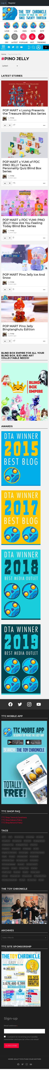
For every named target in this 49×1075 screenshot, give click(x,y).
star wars (35, 872)
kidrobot (35, 856)
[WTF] (5, 297)
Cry (6, 42)
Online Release (9, 864)
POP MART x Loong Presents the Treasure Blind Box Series (24, 112)
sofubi (17, 872)
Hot (32, 42)
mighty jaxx (22, 860)
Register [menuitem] (11, 3)
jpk (5, 856)
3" (4, 837)
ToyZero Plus (40, 876)
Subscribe (11, 1046)
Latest (14, 42)
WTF (42, 31)
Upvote (5, 125)
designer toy (8, 845)
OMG (24, 31)
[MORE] (44, 125)
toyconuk (27, 876)
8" (11, 837)
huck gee (24, 852)
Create (46, 47)
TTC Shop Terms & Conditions (14, 817)
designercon (39, 841)
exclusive (17, 849)
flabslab (28, 849)
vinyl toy (32, 880)
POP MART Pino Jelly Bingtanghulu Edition (19, 327)
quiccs (6, 868)
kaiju (13, 856)
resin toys (24, 868)
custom (7, 841)
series (35, 868)
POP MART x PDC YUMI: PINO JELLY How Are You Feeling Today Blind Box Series (24, 223)
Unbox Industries (10, 880)
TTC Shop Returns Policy (11, 823)
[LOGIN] (38, 47)
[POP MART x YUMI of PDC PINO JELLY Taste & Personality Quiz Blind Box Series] (24, 145)
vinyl (23, 880)
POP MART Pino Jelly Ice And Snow (24, 276)
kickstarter (23, 856)
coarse (40, 837)
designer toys (22, 845)
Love (7, 31)
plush (21, 864)
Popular (23, 42)
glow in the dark (10, 852)
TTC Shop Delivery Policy (11, 820)
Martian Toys (9, 860)
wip (41, 880)
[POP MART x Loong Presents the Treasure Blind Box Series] (24, 94)
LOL (15, 31)
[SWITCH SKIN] (29, 47)
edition (6, 849)
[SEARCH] (33, 47)
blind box (19, 837)
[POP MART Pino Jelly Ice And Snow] (24, 258)
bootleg (31, 837)
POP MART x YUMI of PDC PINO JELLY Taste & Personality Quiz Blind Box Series (22, 166)
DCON (28, 841)
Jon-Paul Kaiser (38, 852)
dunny (34, 845)
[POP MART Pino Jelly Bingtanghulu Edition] (24, 309)
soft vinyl (7, 872)
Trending (41, 42)
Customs (17, 841)
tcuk (5, 876)
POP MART (32, 864)
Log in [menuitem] (3, 3)
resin (15, 868)
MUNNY (35, 860)
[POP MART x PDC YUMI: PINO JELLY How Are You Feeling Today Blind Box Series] (24, 203)
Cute (33, 31)
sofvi (26, 872)
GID (36, 849)
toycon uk (15, 876)
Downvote (9, 125)
